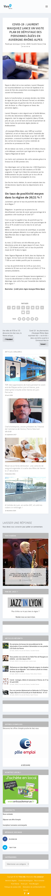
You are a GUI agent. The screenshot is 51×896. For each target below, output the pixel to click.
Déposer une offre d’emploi (12, 819)
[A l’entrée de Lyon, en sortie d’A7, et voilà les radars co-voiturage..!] (25, 489)
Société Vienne (36, 44)
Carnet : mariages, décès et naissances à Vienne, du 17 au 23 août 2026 (29, 681)
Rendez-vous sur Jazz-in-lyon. (25, 617)
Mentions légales (11, 880)
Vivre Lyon (24, 884)
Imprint (25, 890)
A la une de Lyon (23, 661)
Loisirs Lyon (32, 661)
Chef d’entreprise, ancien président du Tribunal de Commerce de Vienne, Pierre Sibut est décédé (24, 429)
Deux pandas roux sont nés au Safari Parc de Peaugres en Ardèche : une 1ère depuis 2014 (29, 658)
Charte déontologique (25, 880)
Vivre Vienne (15, 884)
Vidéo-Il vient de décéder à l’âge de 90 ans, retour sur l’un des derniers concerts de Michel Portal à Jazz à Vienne (25, 574)
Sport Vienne (34, 695)
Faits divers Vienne (36, 674)
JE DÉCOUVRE (25, 765)
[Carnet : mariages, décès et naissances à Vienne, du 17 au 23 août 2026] (6, 681)
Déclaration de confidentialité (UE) (34, 887)
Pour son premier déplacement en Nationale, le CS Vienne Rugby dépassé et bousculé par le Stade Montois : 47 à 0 (29, 691)
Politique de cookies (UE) (13, 887)
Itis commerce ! (39, 877)
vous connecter (16, 526)
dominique (16, 44)
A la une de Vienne (24, 651)
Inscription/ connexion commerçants (15, 825)
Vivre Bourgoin (34, 884)
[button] (22, 583)
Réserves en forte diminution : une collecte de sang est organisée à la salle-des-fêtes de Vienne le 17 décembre (25, 468)
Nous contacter (8, 814)
